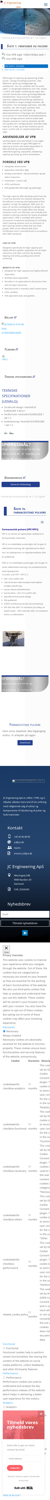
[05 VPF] (13, 645)
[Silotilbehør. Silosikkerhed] (5, 359)
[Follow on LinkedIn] (25, 933)
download (25, 742)
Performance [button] (10, 1373)
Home (6, 37)
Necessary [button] (9, 1027)
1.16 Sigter (40, 37)
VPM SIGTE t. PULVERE (14, 69)
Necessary (12, 1031)
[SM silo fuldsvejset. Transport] (13, 332)
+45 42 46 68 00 (11, 453)
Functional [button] (9, 1344)
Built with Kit (23, 1487)
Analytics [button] (8, 1402)
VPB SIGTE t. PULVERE (14, 66)
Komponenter (21, 37)
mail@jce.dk (33, 453)
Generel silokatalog (21, 484)
